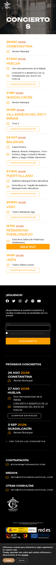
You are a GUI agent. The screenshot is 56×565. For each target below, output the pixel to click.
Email (8, 324)
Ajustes (22, 560)
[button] (49, 5)
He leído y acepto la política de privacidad (26, 333)
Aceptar (9, 560)
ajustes (25, 555)
